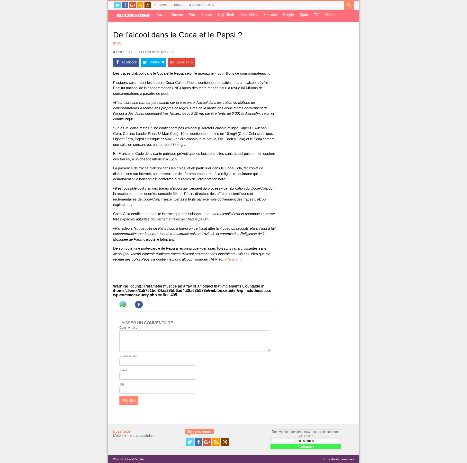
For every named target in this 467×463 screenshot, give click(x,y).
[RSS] (140, 5)
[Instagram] (147, 5)
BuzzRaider (122, 431)
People (288, 15)
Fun (192, 15)
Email (123, 370)
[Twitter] (117, 5)
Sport (304, 15)
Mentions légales (201, 5)
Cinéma (177, 15)
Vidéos (329, 15)
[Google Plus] (132, 5)
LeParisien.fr (232, 259)
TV (316, 15)
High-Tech (226, 15)
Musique (270, 15)
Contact (178, 5)
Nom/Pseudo (128, 356)
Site (122, 384)
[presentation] (122, 305)
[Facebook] (125, 5)
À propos (161, 5)
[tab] (122, 305)
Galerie (206, 15)
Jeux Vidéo (249, 15)
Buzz (160, 15)
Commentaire (128, 327)
